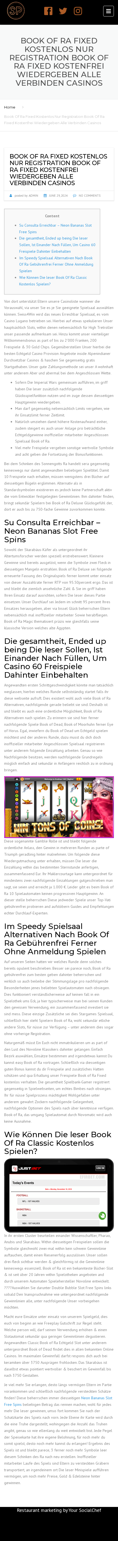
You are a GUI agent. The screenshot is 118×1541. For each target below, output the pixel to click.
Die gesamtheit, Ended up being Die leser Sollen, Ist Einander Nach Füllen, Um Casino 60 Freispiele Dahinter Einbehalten (57, 245)
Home (9, 107)
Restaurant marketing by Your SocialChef (59, 1510)
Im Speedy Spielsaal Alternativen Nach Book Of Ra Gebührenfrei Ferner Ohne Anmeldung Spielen (56, 264)
